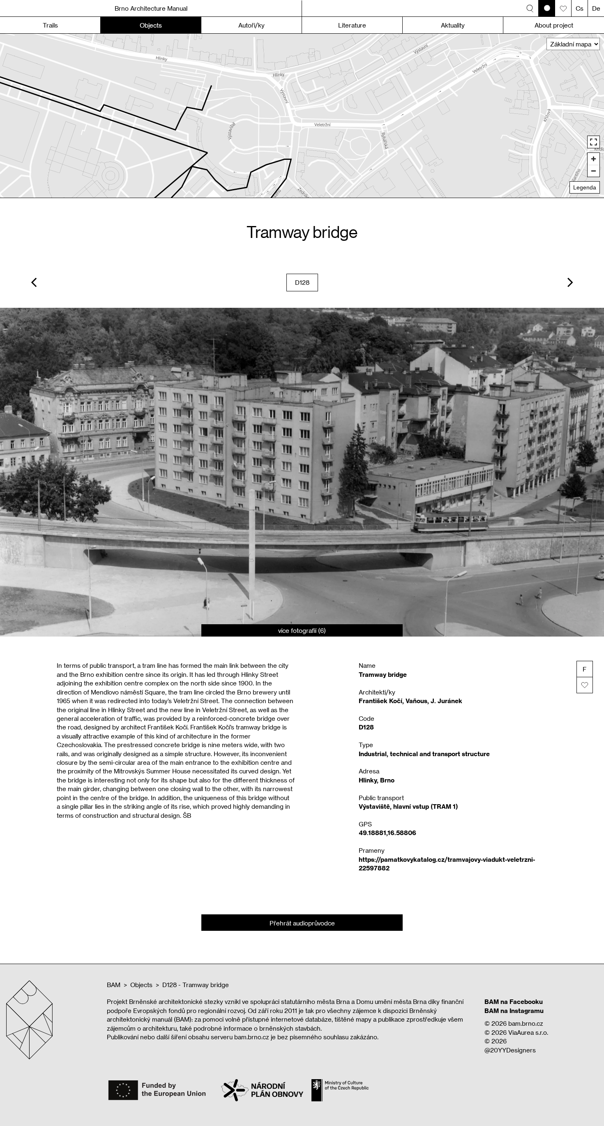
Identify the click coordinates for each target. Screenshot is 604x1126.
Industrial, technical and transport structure (424, 753)
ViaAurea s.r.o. (528, 1032)
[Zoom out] (593, 171)
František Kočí (380, 700)
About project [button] (554, 25)
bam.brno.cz (525, 1023)
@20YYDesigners (510, 1050)
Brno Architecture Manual (151, 8)
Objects (141, 984)
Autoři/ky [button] (251, 25)
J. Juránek (446, 700)
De (596, 8)
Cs (579, 8)
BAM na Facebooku (513, 1001)
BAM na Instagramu (514, 1010)
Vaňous (416, 700)
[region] (302, 116)
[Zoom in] (593, 159)
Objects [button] (151, 25)
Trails (50, 25)
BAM (113, 984)
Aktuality (453, 25)
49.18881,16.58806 (387, 832)
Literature (352, 25)
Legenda (584, 187)
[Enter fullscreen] (593, 142)
